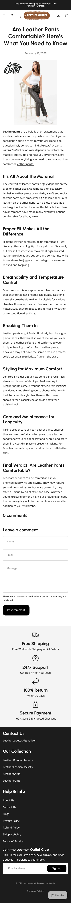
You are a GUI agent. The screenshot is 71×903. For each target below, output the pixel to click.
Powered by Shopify (46, 883)
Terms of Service (13, 841)
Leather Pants (11, 781)
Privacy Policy (11, 821)
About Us (8, 800)
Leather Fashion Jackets (18, 767)
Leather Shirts (11, 774)
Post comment (16, 610)
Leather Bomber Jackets (18, 760)
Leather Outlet (29, 883)
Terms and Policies (35, 891)
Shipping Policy (12, 834)
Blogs (6, 814)
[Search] (12, 15)
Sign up (56, 869)
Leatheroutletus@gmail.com (20, 741)
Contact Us (9, 807)
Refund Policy (11, 828)
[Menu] (4, 15)
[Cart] (67, 15)
